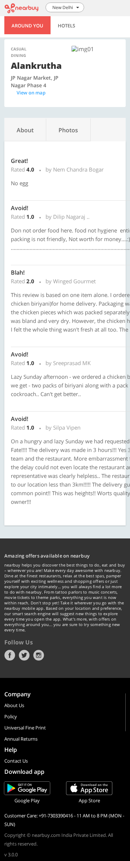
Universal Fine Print (25, 727)
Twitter (24, 655)
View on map (31, 92)
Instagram (38, 655)
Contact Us (16, 761)
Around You (27, 25)
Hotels (66, 25)
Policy (10, 716)
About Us (14, 705)
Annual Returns (21, 739)
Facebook (9, 655)
